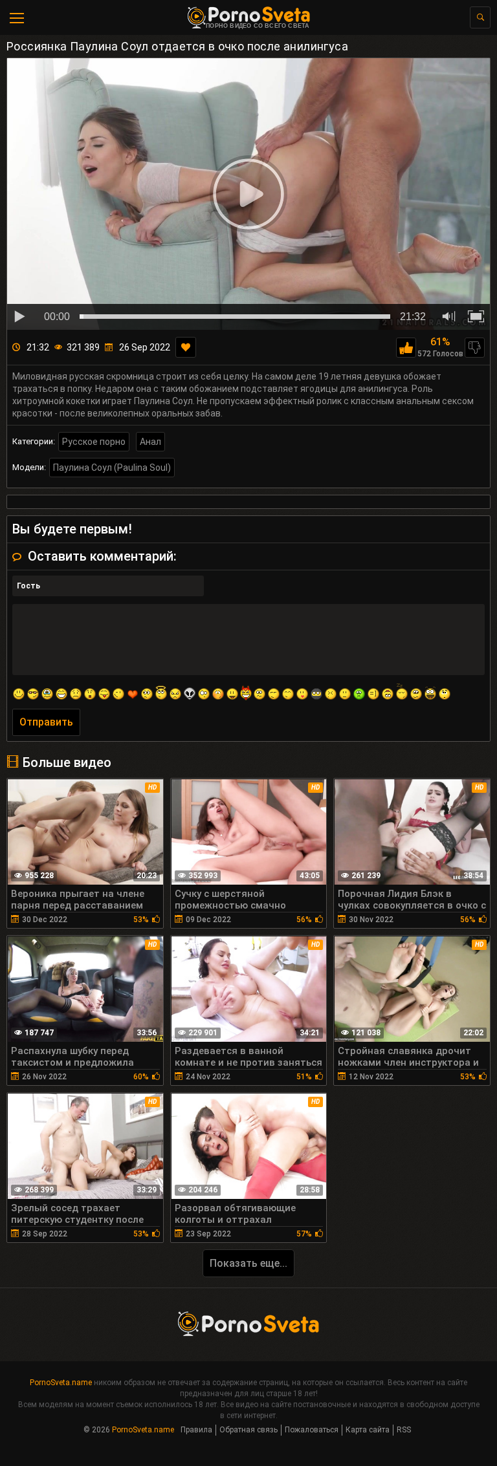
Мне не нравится (475, 348)
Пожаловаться (311, 1429)
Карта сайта (368, 1429)
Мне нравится (406, 348)
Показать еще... (248, 1263)
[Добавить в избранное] (185, 347)
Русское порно (94, 442)
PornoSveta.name (61, 1382)
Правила (196, 1429)
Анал (150, 442)
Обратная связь (248, 1429)
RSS (404, 1429)
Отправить (46, 722)
